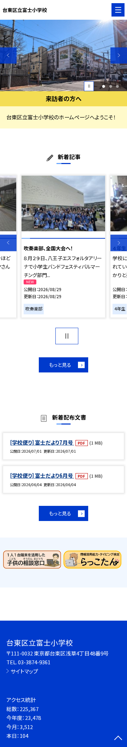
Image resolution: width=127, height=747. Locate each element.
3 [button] (117, 86)
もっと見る (60, 364)
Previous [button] (8, 55)
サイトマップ (24, 671)
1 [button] (103, 86)
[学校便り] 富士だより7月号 (42, 442)
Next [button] (118, 55)
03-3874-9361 (34, 662)
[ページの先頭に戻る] (118, 738)
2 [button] (110, 86)
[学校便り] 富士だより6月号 (42, 475)
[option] (63, 55)
